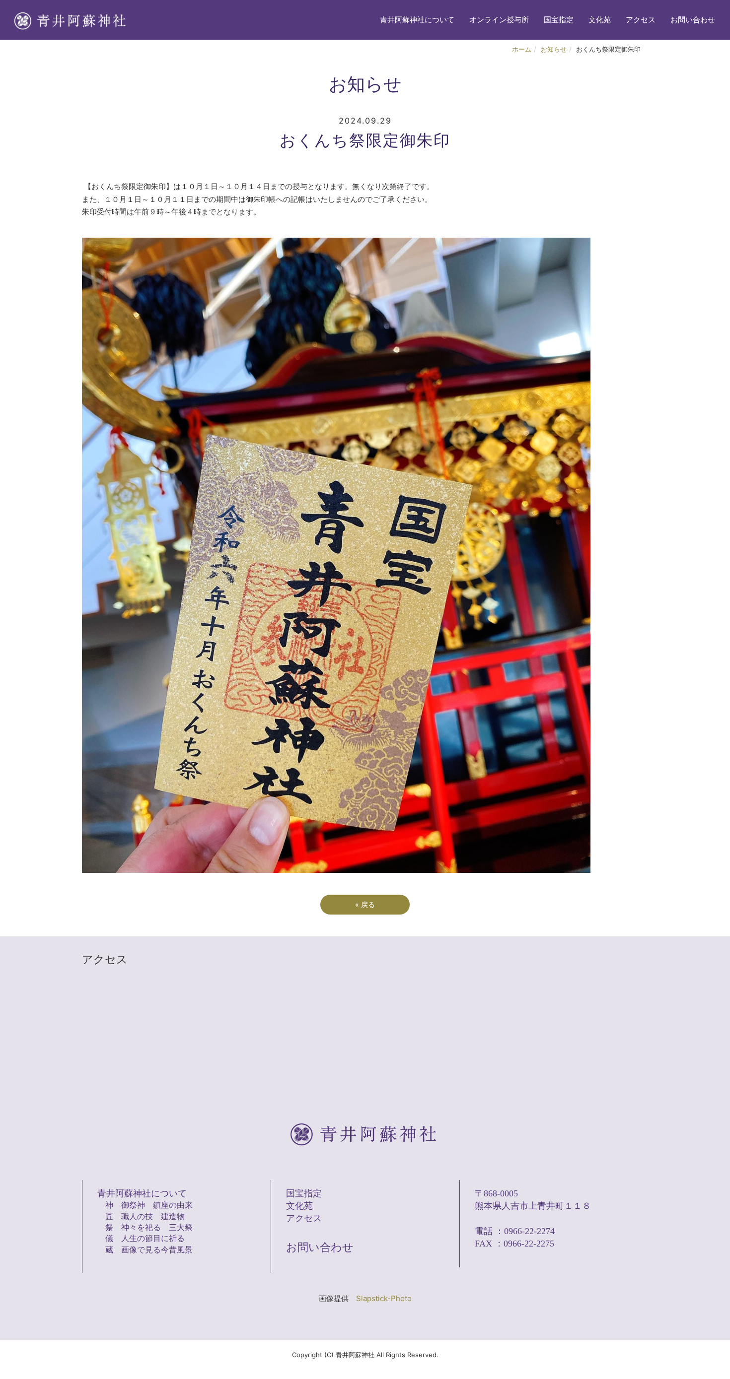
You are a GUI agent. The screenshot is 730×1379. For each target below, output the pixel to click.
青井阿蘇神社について (417, 19)
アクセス (641, 19)
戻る (365, 904)
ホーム (521, 49)
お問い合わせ (692, 19)
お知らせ (554, 49)
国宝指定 (559, 19)
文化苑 (599, 19)
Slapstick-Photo (384, 1298)
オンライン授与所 (499, 19)
